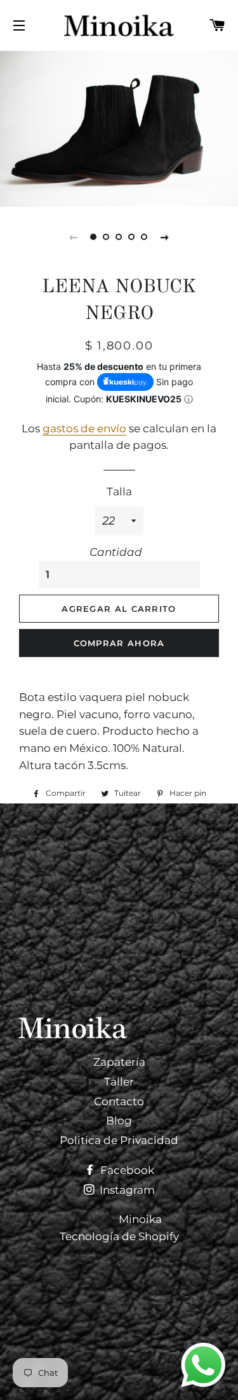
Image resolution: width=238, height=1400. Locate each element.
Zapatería (119, 1062)
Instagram (126, 1190)
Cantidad (115, 552)
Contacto (119, 1101)
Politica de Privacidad (119, 1140)
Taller (119, 1081)
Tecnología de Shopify (119, 1236)
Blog (119, 1120)
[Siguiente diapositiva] (165, 237)
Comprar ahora (119, 643)
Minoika (140, 1219)
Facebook (126, 1170)
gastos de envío (84, 428)
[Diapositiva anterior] (74, 237)
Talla (119, 491)
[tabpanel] (119, 127)
